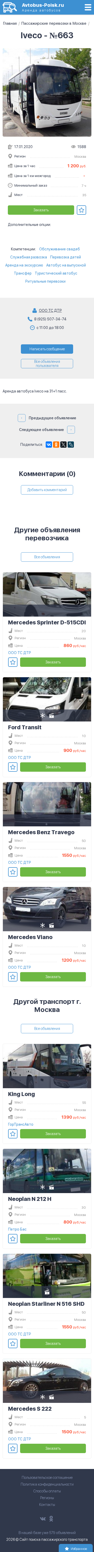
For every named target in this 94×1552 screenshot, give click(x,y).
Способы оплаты (47, 1491)
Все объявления (47, 557)
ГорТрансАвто (20, 1124)
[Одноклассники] (56, 444)
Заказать (41, 210)
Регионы (47, 1498)
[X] (63, 444)
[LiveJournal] (71, 444)
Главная (10, 23)
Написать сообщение (47, 349)
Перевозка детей (65, 257)
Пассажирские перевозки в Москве (53, 23)
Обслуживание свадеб (59, 249)
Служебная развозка (28, 257)
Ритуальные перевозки (45, 281)
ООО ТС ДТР (50, 310)
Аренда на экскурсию (24, 265)
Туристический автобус (56, 273)
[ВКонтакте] (49, 444)
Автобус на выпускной (66, 265)
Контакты (47, 1505)
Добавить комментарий (47, 490)
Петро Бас (17, 1229)
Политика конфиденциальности (47, 1484)
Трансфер (23, 273)
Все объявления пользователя (47, 363)
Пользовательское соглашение (47, 1477)
